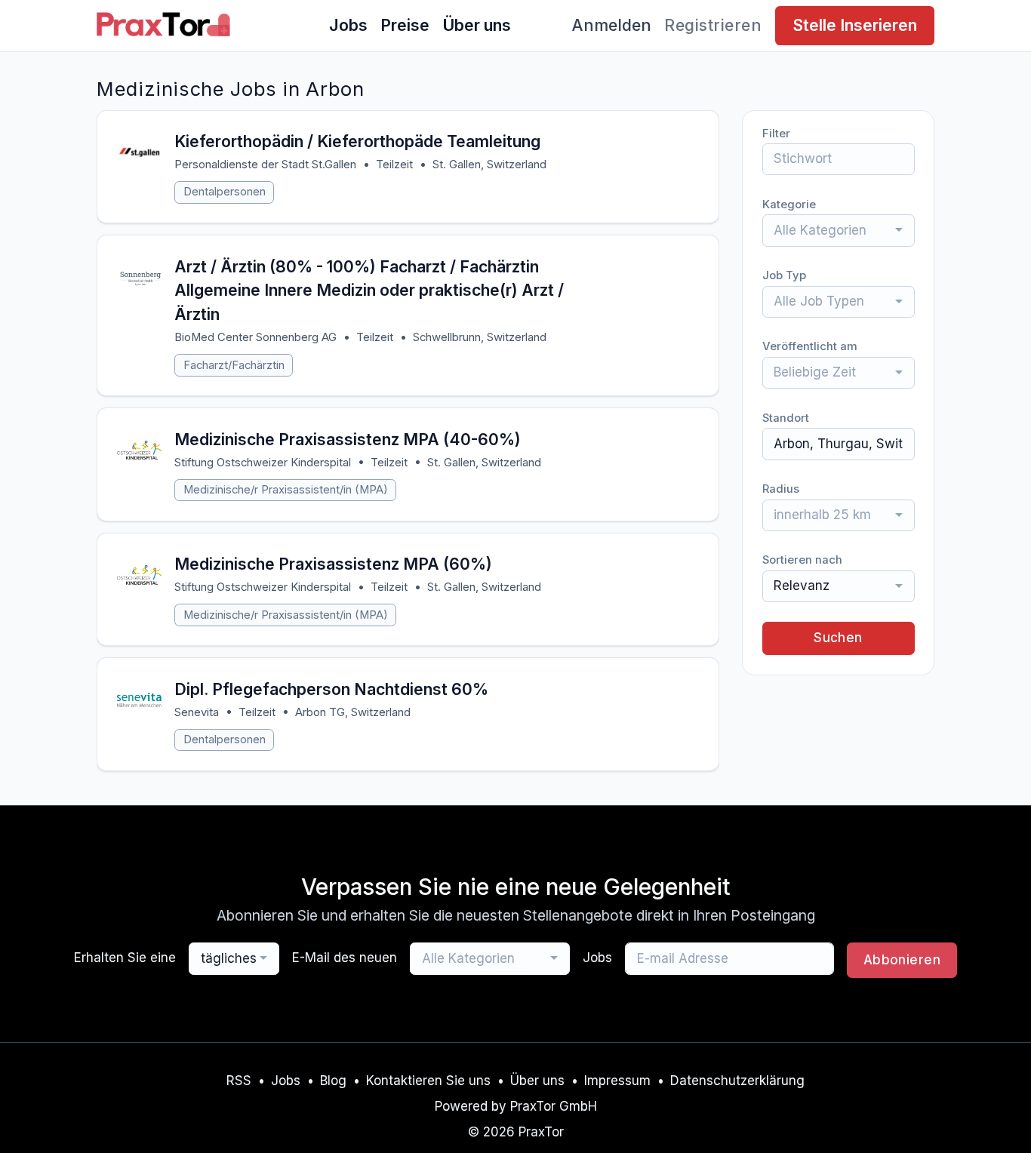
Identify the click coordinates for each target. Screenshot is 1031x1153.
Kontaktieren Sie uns (428, 1080)
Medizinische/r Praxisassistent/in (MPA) (285, 490)
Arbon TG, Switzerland (353, 712)
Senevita (196, 712)
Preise (404, 25)
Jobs (348, 25)
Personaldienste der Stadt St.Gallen (265, 164)
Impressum (617, 1080)
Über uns (476, 25)
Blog (333, 1080)
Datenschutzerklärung (737, 1080)
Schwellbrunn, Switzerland (479, 337)
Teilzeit (394, 164)
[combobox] (838, 230)
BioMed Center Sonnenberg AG (255, 337)
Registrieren (713, 25)
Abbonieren (901, 959)
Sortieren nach (802, 560)
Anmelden (611, 25)
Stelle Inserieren (854, 25)
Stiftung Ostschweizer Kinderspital (262, 462)
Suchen (838, 637)
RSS (238, 1080)
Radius (780, 489)
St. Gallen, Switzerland (489, 164)
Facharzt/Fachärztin (234, 365)
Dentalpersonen (224, 191)
